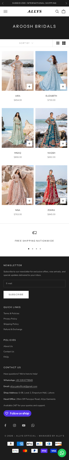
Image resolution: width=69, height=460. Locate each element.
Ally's (60, 436)
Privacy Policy (10, 318)
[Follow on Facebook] (5, 425)
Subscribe (16, 294)
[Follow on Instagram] (14, 425)
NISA (17, 210)
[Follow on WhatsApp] (33, 425)
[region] (34, 237)
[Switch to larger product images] (57, 43)
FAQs (6, 356)
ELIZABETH (51, 95)
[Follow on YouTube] (23, 425)
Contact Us (9, 351)
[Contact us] (62, 453)
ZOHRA (51, 210)
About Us (8, 346)
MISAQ (17, 153)
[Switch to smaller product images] (63, 43)
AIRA (17, 95)
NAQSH (51, 153)
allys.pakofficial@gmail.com (23, 386)
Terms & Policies (11, 313)
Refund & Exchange (13, 329)
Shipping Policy (11, 324)
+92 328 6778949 (24, 380)
